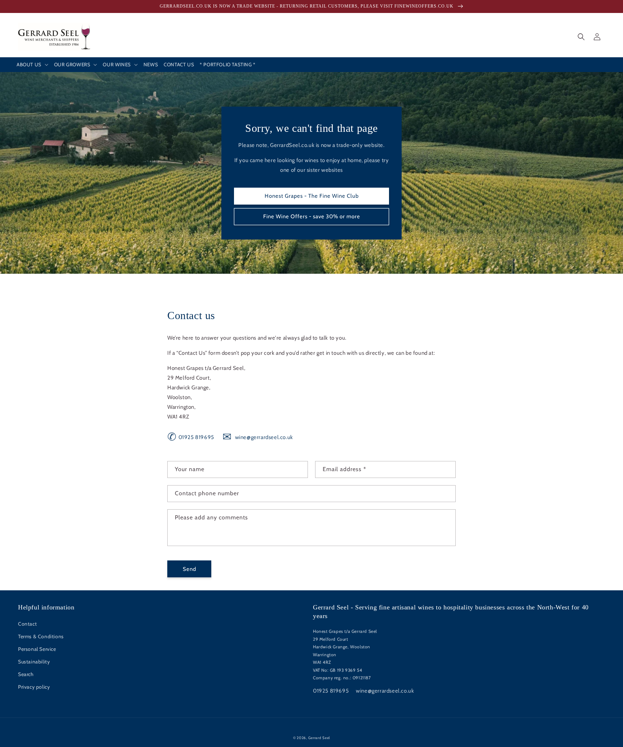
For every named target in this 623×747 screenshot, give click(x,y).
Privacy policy (34, 687)
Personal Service (37, 649)
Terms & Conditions (41, 636)
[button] (32, 64)
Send (189, 569)
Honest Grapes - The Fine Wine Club (312, 196)
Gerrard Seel (319, 737)
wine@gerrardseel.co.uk (257, 437)
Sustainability (34, 661)
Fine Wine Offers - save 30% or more (311, 216)
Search (26, 674)
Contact (27, 624)
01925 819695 (190, 437)
